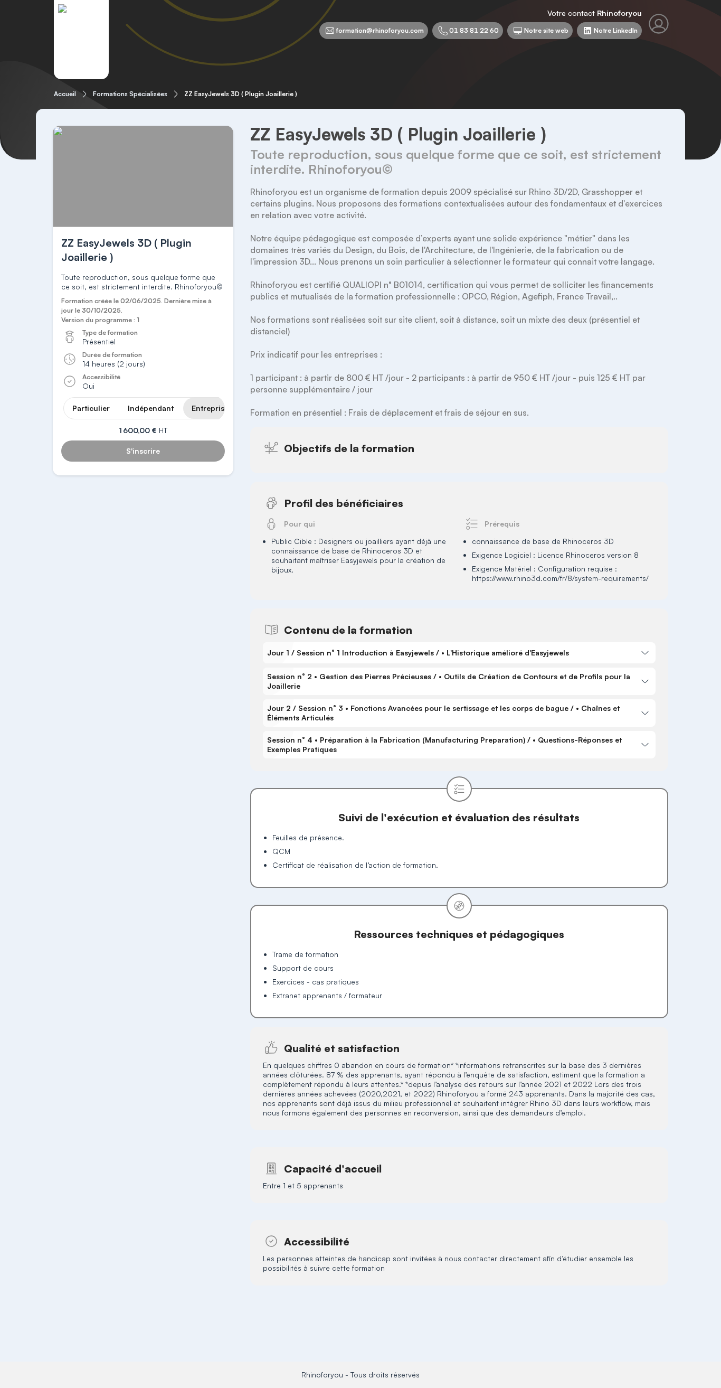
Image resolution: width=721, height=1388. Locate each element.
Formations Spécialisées (130, 94)
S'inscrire (143, 450)
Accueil (65, 94)
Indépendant (151, 408)
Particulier (91, 408)
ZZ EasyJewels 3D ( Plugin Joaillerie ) (240, 94)
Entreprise (210, 408)
